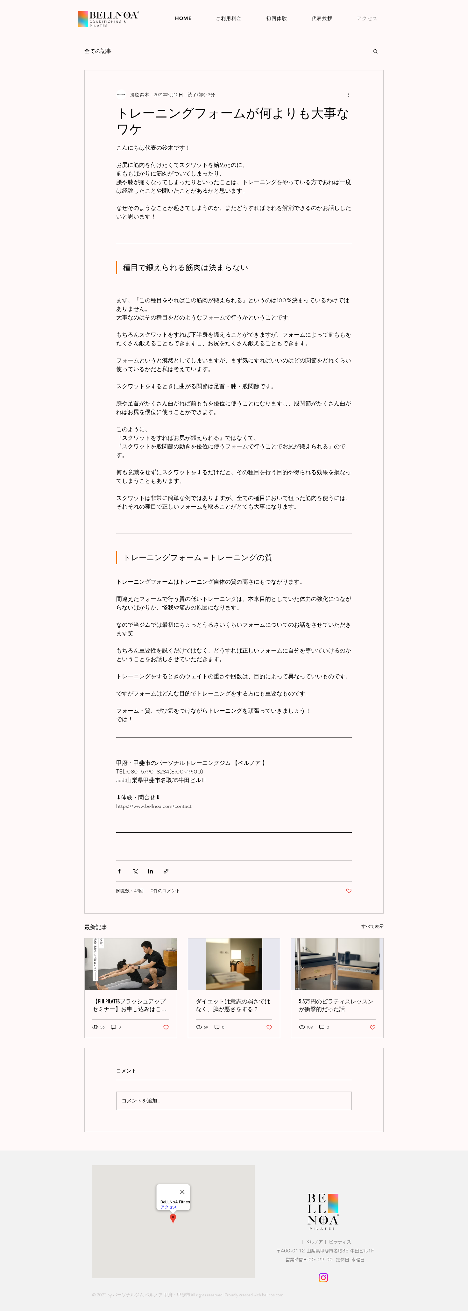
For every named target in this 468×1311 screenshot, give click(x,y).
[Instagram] (323, 1278)
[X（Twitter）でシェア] (135, 871)
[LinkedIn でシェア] (150, 871)
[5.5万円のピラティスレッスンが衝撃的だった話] (337, 964)
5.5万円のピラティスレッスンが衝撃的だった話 (336, 1005)
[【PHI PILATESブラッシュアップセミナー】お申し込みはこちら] (131, 964)
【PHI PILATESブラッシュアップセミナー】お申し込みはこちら (129, 1005)
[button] (375, 50)
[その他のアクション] (348, 94)
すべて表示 (372, 926)
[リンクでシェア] (166, 871)
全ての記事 (97, 51)
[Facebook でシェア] (119, 871)
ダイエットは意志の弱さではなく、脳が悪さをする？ (233, 1005)
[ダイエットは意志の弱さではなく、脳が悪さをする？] (234, 964)
